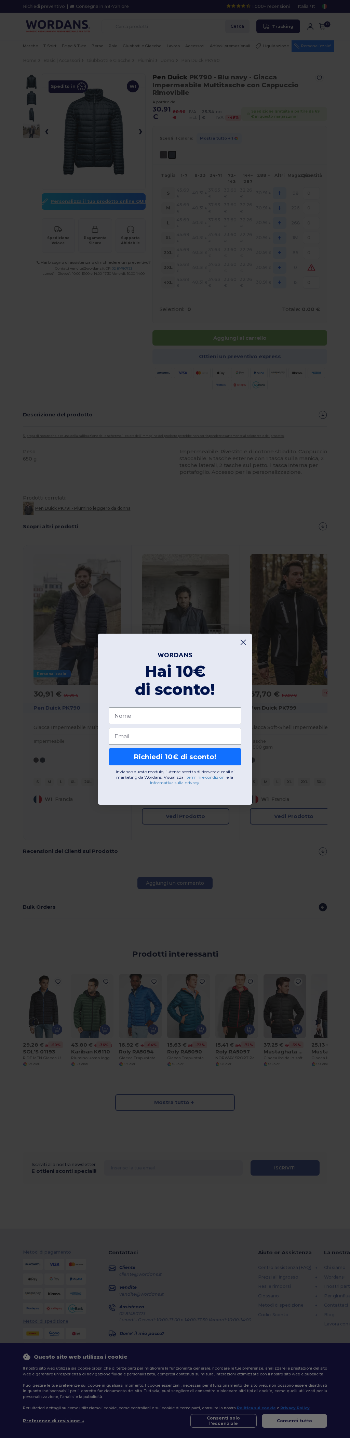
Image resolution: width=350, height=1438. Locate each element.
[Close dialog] (243, 642)
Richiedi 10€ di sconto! (175, 757)
